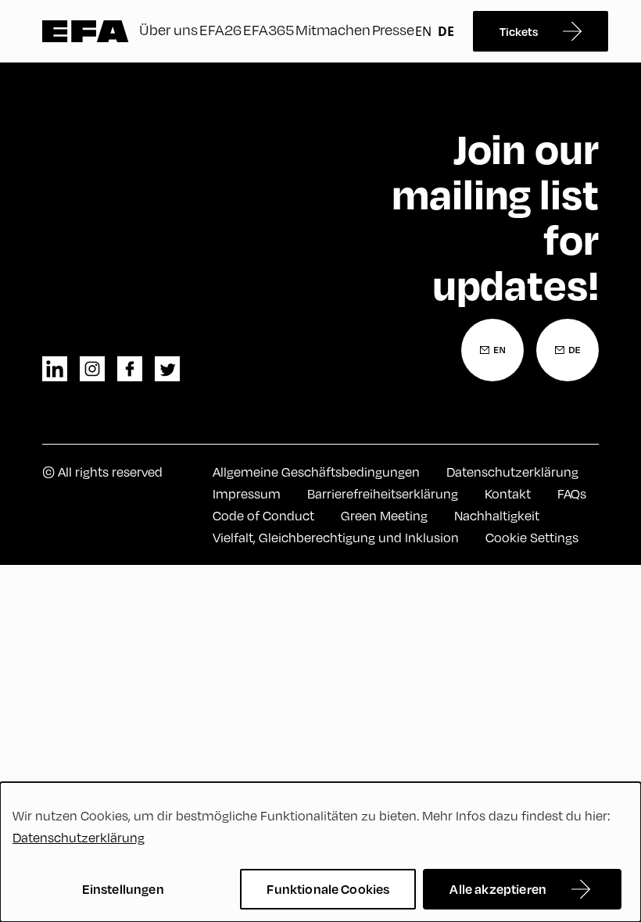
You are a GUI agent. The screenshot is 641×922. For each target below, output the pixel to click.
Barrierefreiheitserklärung (382, 494)
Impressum (247, 494)
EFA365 (268, 29)
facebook (129, 368)
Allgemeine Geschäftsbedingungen (316, 472)
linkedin (54, 368)
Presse (393, 29)
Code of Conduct (263, 516)
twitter (167, 368)
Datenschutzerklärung (512, 472)
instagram (92, 368)
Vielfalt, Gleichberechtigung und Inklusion (336, 537)
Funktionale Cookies (328, 889)
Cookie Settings (531, 537)
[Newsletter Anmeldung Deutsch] (567, 350)
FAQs (571, 494)
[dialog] (320, 852)
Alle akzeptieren (497, 889)
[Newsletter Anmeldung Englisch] (492, 350)
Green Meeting (384, 516)
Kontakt (508, 494)
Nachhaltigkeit (496, 516)
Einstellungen (123, 889)
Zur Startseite (85, 31)
